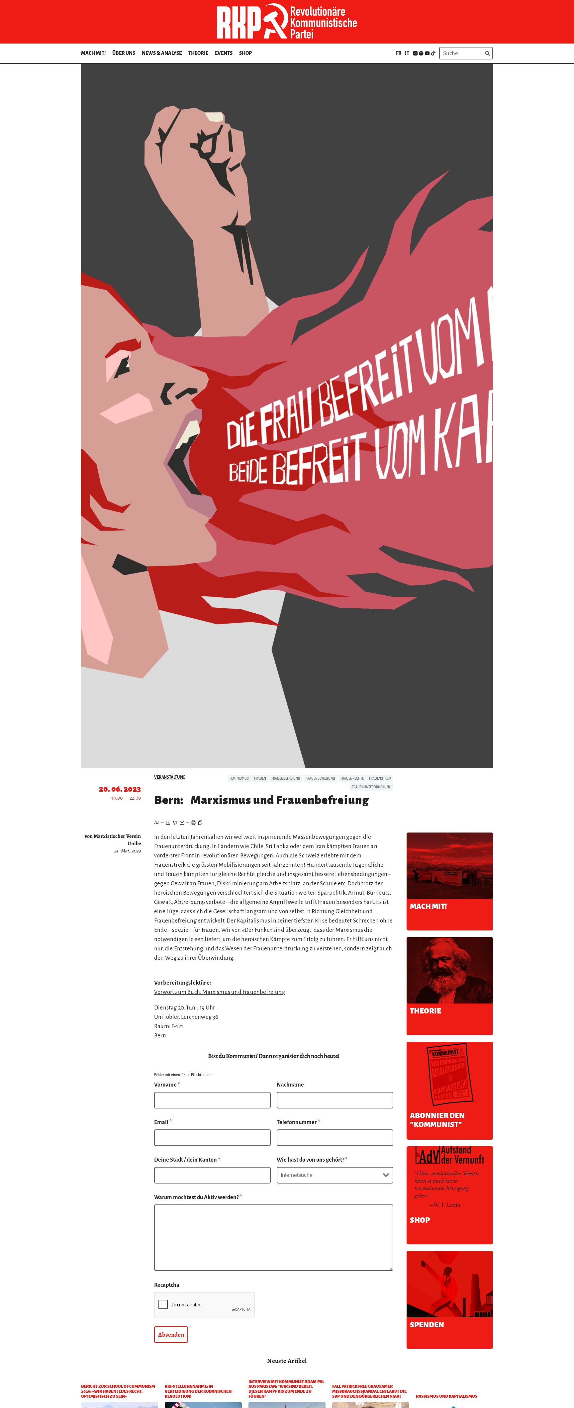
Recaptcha (166, 1285)
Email (163, 1122)
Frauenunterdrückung (371, 787)
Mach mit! (93, 53)
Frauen (260, 778)
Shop (245, 53)
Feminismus (239, 778)
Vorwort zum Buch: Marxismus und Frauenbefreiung (219, 992)
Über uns (123, 53)
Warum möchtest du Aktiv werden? (198, 1197)
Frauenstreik (380, 778)
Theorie (198, 53)
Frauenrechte (352, 778)
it (407, 53)
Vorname (167, 1085)
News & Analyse (162, 53)
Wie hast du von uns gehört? (312, 1160)
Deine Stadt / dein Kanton (187, 1160)
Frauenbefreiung (285, 778)
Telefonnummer (298, 1122)
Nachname (290, 1085)
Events (224, 53)
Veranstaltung (169, 777)
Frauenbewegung (320, 778)
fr (399, 53)
